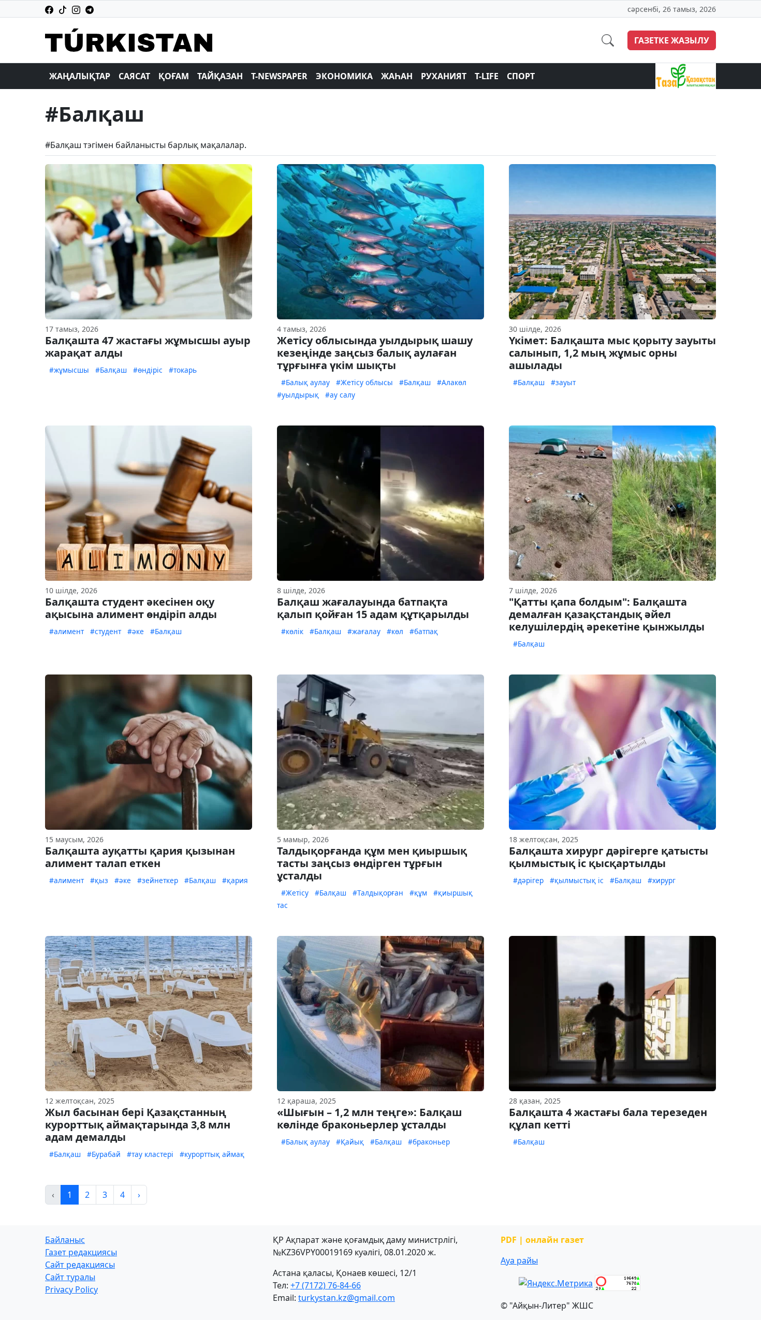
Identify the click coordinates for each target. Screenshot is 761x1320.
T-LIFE (487, 76)
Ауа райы (519, 1260)
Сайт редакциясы (80, 1264)
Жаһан (397, 76)
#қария (235, 880)
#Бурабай (104, 1154)
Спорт (521, 76)
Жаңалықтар (79, 76)
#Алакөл (451, 382)
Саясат (134, 76)
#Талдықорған (378, 893)
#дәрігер (528, 880)
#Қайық (350, 1142)
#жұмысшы (69, 370)
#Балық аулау (305, 382)
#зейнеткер (157, 880)
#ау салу (340, 395)
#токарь (183, 370)
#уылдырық (298, 395)
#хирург (662, 880)
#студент (105, 631)
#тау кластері (150, 1154)
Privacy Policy (71, 1289)
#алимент (66, 631)
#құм (418, 893)
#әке (135, 631)
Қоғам (173, 76)
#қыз (99, 880)
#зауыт (563, 382)
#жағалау (363, 631)
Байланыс (65, 1239)
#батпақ (423, 631)
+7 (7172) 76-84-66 (325, 1285)
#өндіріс (148, 370)
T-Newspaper (279, 76)
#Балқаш (111, 370)
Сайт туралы (70, 1277)
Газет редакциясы (81, 1252)
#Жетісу (295, 893)
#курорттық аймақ (212, 1154)
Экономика (344, 76)
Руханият (443, 76)
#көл (395, 631)
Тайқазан (220, 76)
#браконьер (429, 1142)
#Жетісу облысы (364, 382)
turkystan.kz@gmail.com (346, 1297)
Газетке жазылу (671, 40)
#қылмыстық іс (577, 880)
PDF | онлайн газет (542, 1239)
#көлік (292, 631)
